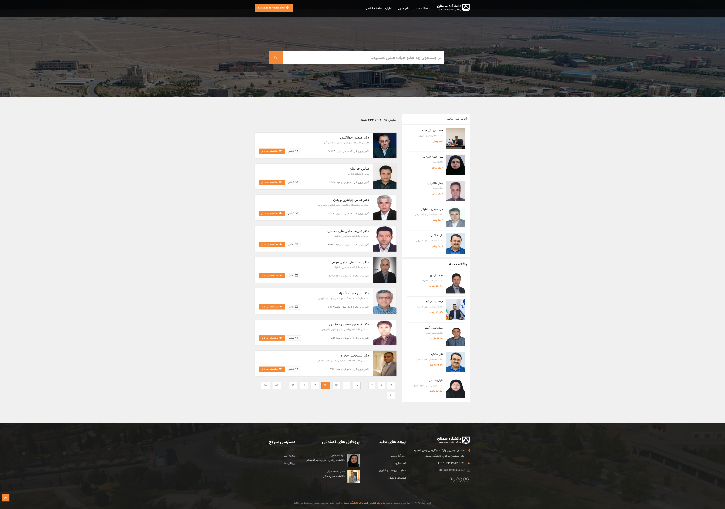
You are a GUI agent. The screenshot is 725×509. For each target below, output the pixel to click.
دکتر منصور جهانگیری (354, 137)
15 (304, 385)
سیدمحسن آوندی (433, 328)
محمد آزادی (436, 275)
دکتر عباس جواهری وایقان (351, 200)
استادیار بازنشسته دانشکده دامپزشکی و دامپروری (343, 205)
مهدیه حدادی (338, 456)
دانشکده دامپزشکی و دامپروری (430, 135)
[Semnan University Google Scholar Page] (466, 479)
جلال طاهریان (435, 183)
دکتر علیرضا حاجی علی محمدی (348, 231)
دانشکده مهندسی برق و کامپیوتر (429, 240)
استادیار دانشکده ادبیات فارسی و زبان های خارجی (343, 361)
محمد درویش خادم (432, 131)
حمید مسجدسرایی (335, 472)
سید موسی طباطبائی (431, 209)
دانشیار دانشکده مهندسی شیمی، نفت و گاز (346, 143)
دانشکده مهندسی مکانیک (432, 280)
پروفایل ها (289, 463)
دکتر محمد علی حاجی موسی (349, 262)
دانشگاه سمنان (398, 456)
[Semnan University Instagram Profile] (452, 479)
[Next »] (391, 395)
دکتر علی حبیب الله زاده (353, 293)
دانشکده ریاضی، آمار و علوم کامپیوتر (428, 385)
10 (357, 385)
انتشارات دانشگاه (397, 478)
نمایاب (388, 8)
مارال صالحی (436, 380)
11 (347, 385)
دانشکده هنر (438, 162)
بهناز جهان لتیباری (433, 157)
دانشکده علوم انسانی (434, 333)
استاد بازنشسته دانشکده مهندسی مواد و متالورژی (343, 298)
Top (5, 497)
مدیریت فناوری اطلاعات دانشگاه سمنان (363, 503)
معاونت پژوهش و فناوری (392, 471)
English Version (272, 8)
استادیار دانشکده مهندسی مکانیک (351, 236)
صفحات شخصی (374, 8)
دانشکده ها (423, 8)
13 (325, 385)
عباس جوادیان (359, 169)
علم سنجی (403, 8)
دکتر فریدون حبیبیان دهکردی (349, 324)
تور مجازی (400, 463)
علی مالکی (437, 235)
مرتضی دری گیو (434, 302)
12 (336, 385)
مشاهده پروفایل (270, 151)
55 (265, 385)
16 (293, 385)
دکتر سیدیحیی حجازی (354, 355)
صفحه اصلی (289, 456)
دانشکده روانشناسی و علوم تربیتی (429, 214)
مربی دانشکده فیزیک (358, 174)
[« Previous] (391, 386)
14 (314, 385)
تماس (291, 151)
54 (276, 385)
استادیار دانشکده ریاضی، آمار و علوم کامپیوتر (345, 330)
